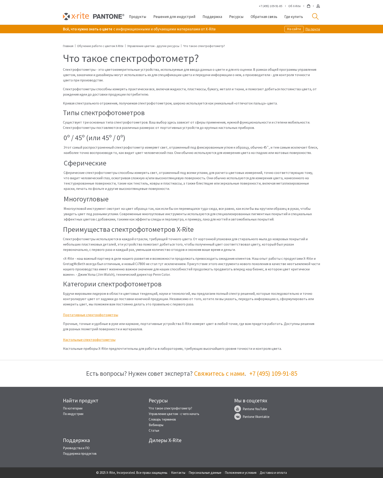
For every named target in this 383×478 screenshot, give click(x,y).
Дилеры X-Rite (165, 440)
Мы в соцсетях (250, 400)
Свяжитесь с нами (219, 373)
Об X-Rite (294, 6)
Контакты (178, 472)
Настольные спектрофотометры (89, 339)
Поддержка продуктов (80, 453)
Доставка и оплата (273, 472)
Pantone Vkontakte (256, 417)
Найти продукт (80, 400)
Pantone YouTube (255, 409)
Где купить (293, 16)
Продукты (137, 16)
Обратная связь (264, 16)
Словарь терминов (162, 419)
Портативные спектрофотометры (90, 315)
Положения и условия (240, 472)
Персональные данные (205, 472)
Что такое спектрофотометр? (170, 408)
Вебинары (156, 425)
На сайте (294, 29)
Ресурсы (236, 16)
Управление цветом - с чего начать (174, 414)
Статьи (154, 430)
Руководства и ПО (76, 448)
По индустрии (73, 414)
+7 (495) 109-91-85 (270, 6)
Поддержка (212, 16)
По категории (72, 408)
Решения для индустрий (174, 16)
